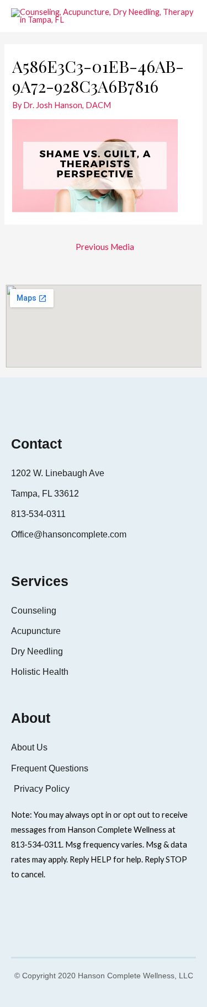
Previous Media (105, 247)
